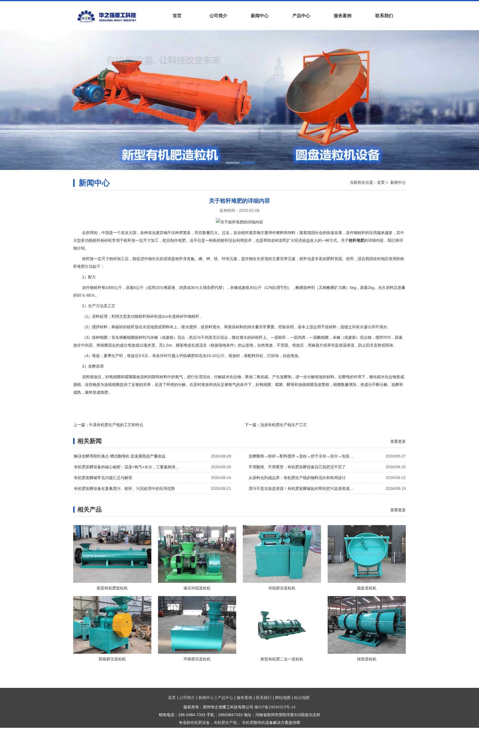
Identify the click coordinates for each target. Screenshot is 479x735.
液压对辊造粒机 (197, 588)
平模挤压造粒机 (197, 659)
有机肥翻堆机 (253, 722)
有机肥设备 (200, 722)
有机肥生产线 (225, 722)
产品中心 (301, 15)
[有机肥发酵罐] (114, 16)
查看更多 (398, 441)
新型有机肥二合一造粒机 (282, 659)
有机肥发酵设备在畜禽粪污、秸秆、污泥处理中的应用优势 (124, 488)
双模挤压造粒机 (112, 659)
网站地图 (283, 697)
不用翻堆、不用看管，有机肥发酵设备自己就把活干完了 (297, 467)
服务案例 (342, 15)
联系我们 (384, 15)
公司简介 (218, 15)
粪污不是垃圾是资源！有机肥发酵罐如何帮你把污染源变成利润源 (303, 488)
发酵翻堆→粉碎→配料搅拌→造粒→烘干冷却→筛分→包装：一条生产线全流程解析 (303, 456)
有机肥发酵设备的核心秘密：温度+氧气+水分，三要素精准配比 (128, 467)
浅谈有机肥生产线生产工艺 (283, 425)
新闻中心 (260, 15)
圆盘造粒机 (366, 588)
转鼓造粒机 (366, 659)
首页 (177, 15)
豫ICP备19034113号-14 (274, 707)
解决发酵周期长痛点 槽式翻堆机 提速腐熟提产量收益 (119, 456)
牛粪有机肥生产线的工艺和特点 (116, 425)
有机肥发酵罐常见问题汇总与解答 (103, 477)
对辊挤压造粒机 (281, 588)
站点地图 (302, 697)
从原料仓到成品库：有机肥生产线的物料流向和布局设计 (297, 477)
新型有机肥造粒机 (112, 588)
